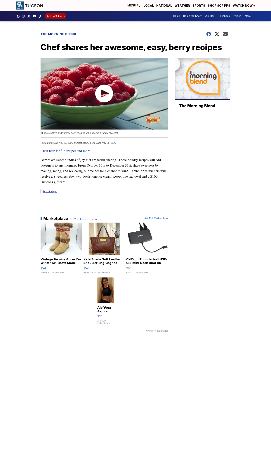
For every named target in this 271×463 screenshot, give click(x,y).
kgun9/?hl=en (24, 16)
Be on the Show (192, 16)
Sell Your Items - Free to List (85, 219)
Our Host (210, 16)
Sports (198, 5)
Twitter (237, 16)
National (164, 5)
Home (176, 16)
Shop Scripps (219, 5)
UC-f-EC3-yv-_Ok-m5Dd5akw (35, 16)
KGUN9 (29, 16)
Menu (132, 5)
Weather (182, 5)
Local (149, 5)
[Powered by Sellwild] (162, 331)
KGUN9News (19, 16)
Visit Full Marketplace (156, 218)
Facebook (224, 16)
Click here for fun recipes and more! (66, 150)
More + (249, 16)
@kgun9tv (41, 16)
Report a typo (50, 191)
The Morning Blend (58, 34)
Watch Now (243, 5)
